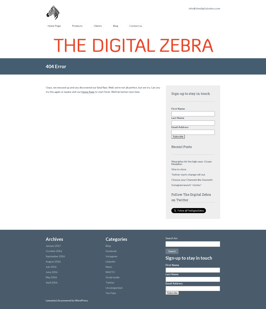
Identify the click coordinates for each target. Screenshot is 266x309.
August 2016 (53, 261)
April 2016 (51, 282)
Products (77, 25)
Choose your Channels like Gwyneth (192, 179)
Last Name (177, 117)
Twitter (110, 282)
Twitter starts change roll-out (188, 174)
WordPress (81, 300)
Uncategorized (114, 287)
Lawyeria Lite (53, 300)
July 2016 (51, 266)
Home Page (54, 25)
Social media (112, 277)
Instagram (111, 256)
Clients (98, 25)
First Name (178, 108)
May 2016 (51, 277)
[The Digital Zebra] (53, 10)
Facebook (111, 251)
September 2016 (55, 256)
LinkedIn (110, 261)
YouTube (111, 293)
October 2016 (54, 251)
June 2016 (52, 272)
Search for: (172, 238)
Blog (115, 25)
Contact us (135, 25)
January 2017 (53, 245)
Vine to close (178, 169)
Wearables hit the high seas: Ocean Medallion (191, 163)
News (109, 266)
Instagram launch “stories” (186, 185)
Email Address (180, 127)
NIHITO (110, 272)
